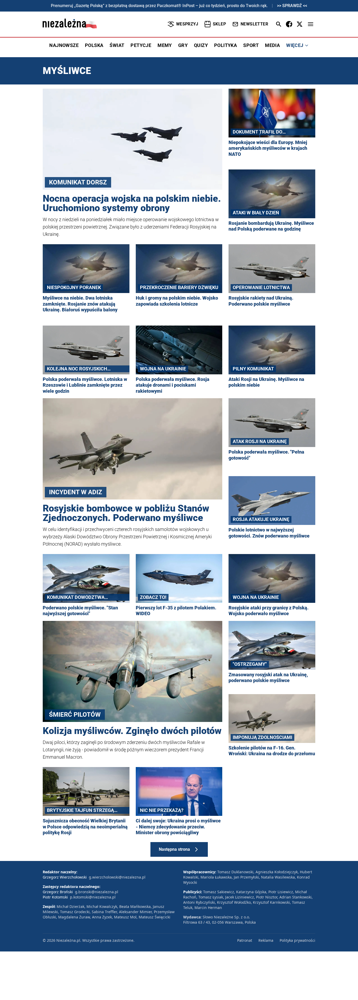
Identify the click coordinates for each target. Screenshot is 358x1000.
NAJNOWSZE (64, 45)
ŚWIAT (117, 45)
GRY (183, 45)
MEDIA (272, 45)
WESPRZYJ (187, 24)
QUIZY (201, 45)
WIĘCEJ (294, 45)
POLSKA (94, 45)
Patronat (244, 940)
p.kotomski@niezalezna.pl (93, 897)
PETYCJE (141, 45)
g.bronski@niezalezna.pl (96, 891)
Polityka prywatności (297, 940)
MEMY (165, 45)
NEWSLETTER (254, 24)
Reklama (265, 940)
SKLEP (219, 24)
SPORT (251, 45)
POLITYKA (225, 45)
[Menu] (310, 24)
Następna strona (174, 849)
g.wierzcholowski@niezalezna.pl (117, 877)
